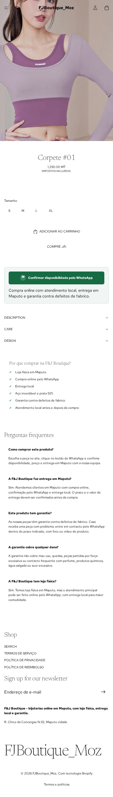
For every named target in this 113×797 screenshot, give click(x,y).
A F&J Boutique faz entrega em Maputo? (39, 479)
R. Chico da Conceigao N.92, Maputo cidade (35, 722)
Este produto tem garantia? (30, 513)
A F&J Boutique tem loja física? (32, 581)
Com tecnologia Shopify (75, 773)
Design (10, 341)
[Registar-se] (103, 692)
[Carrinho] (106, 8)
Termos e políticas (56, 784)
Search (10, 646)
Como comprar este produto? (30, 449)
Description (14, 318)
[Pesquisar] (17, 8)
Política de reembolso (24, 667)
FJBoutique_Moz (44, 773)
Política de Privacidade (24, 660)
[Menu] (6, 8)
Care (8, 329)
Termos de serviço (20, 653)
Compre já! (56, 247)
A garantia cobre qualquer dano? (33, 547)
